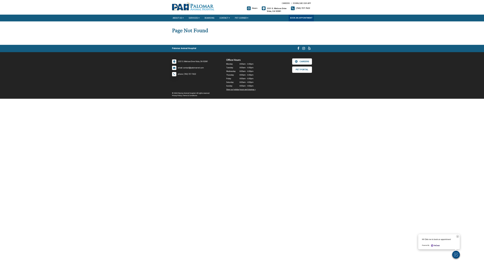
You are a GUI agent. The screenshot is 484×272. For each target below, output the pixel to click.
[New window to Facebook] (298, 49)
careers (304, 61)
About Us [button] (178, 18)
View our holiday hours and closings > (241, 90)
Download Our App (302, 3)
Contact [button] (224, 18)
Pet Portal (302, 69)
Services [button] (193, 18)
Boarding (209, 18)
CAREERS (286, 3)
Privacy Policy (177, 95)
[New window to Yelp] (309, 49)
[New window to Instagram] (303, 49)
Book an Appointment (301, 18)
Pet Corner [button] (241, 18)
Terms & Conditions (190, 95)
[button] (456, 254)
